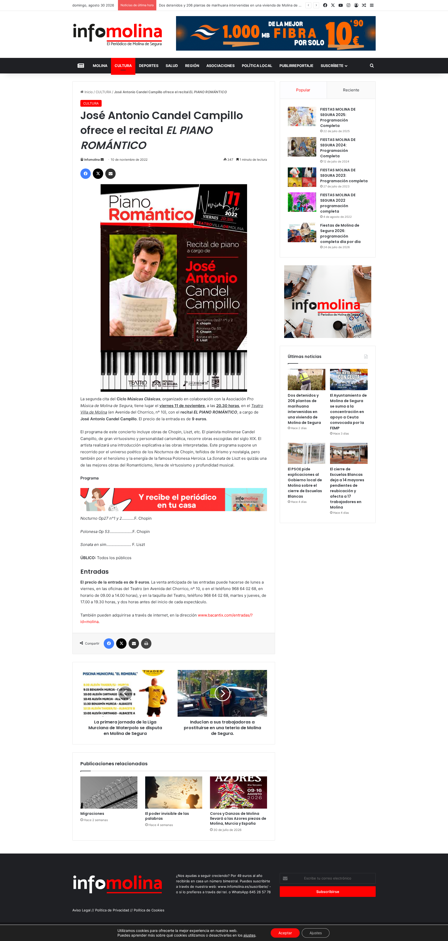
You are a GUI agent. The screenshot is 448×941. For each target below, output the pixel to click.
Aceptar (285, 933)
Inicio (88, 92)
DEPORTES (148, 65)
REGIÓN (192, 65)
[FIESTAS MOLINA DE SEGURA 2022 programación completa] (302, 202)
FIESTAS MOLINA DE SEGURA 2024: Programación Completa (337, 148)
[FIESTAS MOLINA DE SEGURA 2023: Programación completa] (302, 177)
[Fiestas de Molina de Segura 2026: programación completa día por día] (302, 232)
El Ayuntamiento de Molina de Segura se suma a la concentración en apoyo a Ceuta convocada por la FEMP (348, 412)
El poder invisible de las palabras (167, 816)
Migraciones (92, 813)
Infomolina (92, 159)
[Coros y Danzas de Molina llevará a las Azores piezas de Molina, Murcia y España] (238, 792)
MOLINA (100, 65)
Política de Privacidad (112, 910)
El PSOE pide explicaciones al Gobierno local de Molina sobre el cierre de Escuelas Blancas (305, 482)
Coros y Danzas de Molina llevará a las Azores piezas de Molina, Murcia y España (238, 818)
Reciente (351, 89)
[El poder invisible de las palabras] (173, 792)
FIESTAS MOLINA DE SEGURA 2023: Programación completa (344, 175)
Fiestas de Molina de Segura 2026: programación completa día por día (340, 233)
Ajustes (316, 933)
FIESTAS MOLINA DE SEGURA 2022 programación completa (337, 203)
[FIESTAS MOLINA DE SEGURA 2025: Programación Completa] (302, 116)
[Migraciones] (108, 792)
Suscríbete (332, 65)
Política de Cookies (149, 910)
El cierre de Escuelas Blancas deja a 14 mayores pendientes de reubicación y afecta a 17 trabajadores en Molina (347, 488)
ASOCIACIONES (220, 65)
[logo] (173, 509)
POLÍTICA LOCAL (257, 65)
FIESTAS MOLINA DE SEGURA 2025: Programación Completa (337, 117)
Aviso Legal (81, 910)
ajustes (249, 935)
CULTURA (123, 65)
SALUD (172, 65)
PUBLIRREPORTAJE (296, 65)
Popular (303, 89)
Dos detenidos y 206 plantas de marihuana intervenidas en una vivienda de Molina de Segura (304, 409)
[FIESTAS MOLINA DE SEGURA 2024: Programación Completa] (302, 147)
